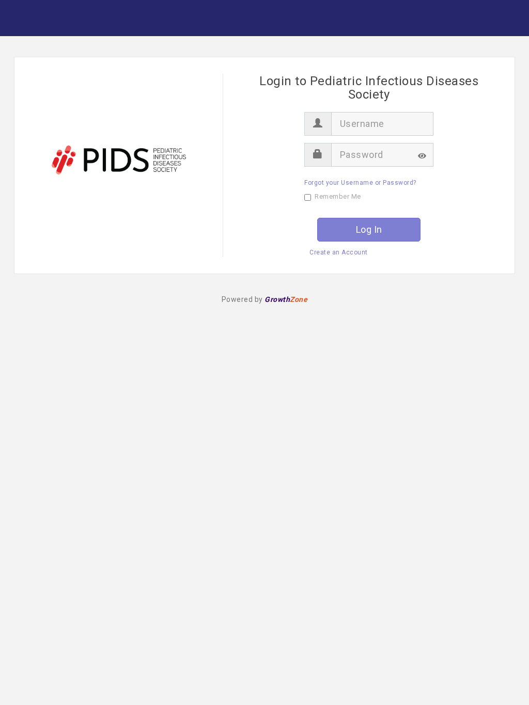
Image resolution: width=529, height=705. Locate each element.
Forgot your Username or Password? (360, 182)
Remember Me (338, 196)
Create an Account (338, 252)
